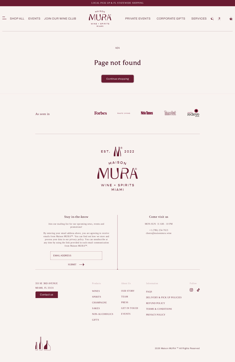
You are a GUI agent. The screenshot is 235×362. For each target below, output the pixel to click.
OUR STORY (127, 291)
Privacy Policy (155, 315)
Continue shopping (117, 79)
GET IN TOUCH (129, 308)
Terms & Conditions (159, 309)
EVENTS (125, 314)
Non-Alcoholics (102, 314)
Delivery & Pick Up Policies (164, 297)
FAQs (149, 292)
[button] (212, 18)
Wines (96, 291)
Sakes (96, 308)
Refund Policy (155, 303)
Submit (72, 264)
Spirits (96, 297)
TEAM (124, 296)
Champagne (99, 302)
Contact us (46, 294)
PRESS (124, 302)
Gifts (95, 320)
